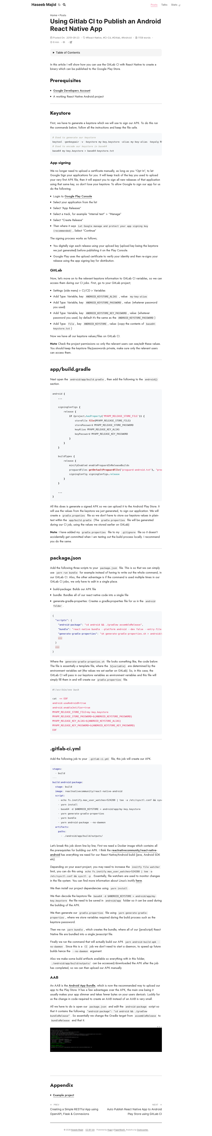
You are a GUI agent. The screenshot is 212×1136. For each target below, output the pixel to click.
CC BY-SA (90, 1130)
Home (53, 15)
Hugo (110, 1130)
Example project (63, 1095)
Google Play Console (78, 196)
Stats (174, 4)
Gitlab (117, 37)
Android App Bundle (82, 985)
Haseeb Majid (44, 4)
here (139, 881)
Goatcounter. (142, 1130)
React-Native (94, 37)
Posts (154, 4)
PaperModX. (120, 1130)
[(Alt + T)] (59, 4)
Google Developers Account (71, 90)
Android (127, 37)
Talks (164, 4)
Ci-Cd (107, 37)
